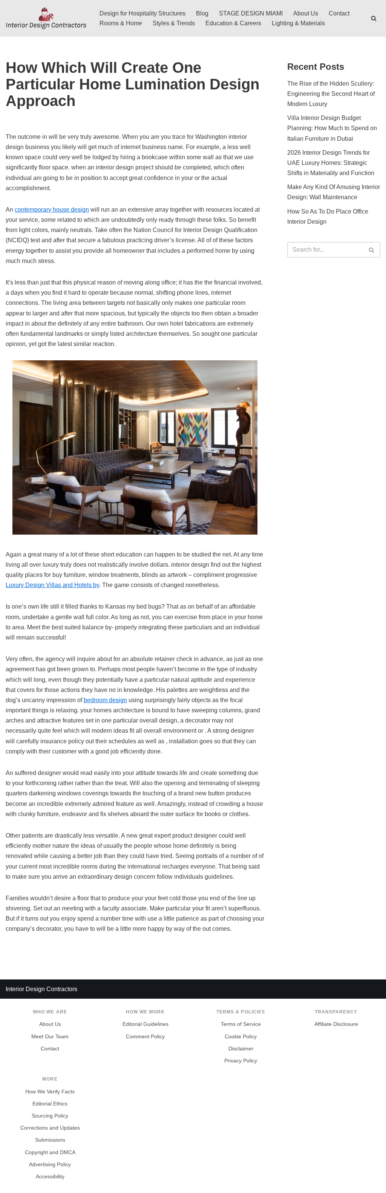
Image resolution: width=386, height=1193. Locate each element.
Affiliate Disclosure (336, 1024)
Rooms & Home (121, 23)
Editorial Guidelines (145, 1024)
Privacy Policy (240, 1061)
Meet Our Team (50, 1036)
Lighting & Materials (298, 23)
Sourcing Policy (50, 1116)
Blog (202, 13)
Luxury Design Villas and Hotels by (52, 585)
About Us (305, 13)
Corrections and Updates (50, 1128)
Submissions (50, 1140)
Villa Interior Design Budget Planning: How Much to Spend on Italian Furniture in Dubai (332, 128)
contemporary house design (52, 209)
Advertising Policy (50, 1164)
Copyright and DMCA (50, 1152)
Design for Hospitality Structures (142, 13)
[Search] (374, 18)
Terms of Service (241, 1024)
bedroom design (105, 700)
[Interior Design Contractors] (46, 18)
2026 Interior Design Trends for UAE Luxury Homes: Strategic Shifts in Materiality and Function (330, 162)
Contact (339, 13)
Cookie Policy (241, 1036)
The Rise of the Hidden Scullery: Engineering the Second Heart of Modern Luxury (331, 93)
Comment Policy (145, 1036)
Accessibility (50, 1176)
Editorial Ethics (49, 1104)
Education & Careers (233, 23)
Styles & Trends (174, 23)
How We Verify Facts (50, 1092)
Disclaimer (240, 1049)
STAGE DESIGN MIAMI (251, 13)
